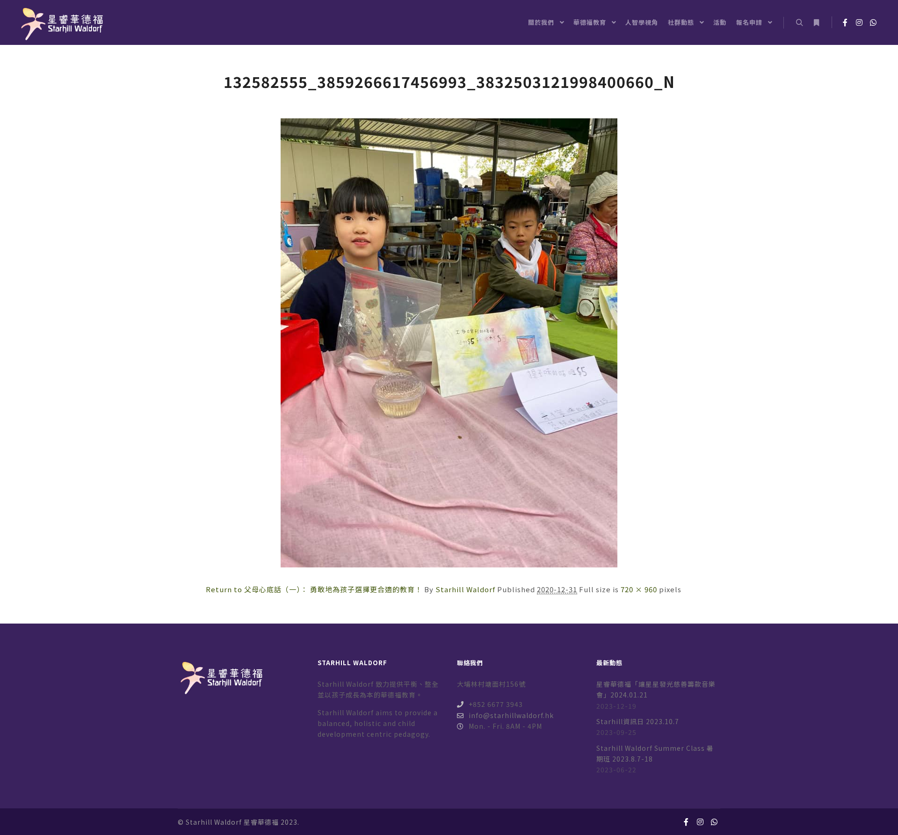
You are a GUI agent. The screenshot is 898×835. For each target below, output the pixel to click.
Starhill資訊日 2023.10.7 (637, 721)
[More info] (816, 23)
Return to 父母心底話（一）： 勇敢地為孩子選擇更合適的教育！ (314, 589)
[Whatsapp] (873, 22)
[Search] (799, 23)
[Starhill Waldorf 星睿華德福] (61, 22)
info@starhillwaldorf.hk (511, 715)
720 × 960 (639, 589)
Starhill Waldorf (465, 589)
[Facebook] (845, 22)
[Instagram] (859, 22)
